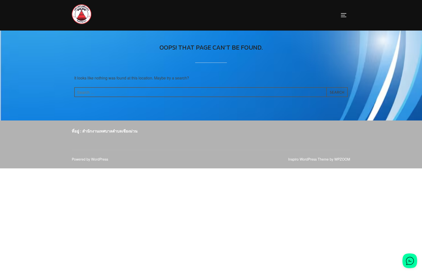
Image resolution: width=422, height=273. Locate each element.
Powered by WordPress (90, 159)
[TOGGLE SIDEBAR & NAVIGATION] (345, 15)
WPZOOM (342, 159)
